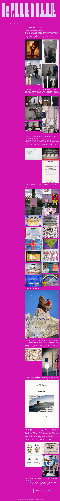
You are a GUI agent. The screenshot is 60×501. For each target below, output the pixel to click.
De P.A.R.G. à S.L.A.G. (29, 12)
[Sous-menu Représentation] (16, 23)
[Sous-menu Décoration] (9, 23)
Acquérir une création (12, 30)
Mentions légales (31, 499)
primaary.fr (42, 499)
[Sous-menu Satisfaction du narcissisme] (28, 23)
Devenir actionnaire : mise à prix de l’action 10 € (42, 491)
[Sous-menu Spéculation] (34, 23)
